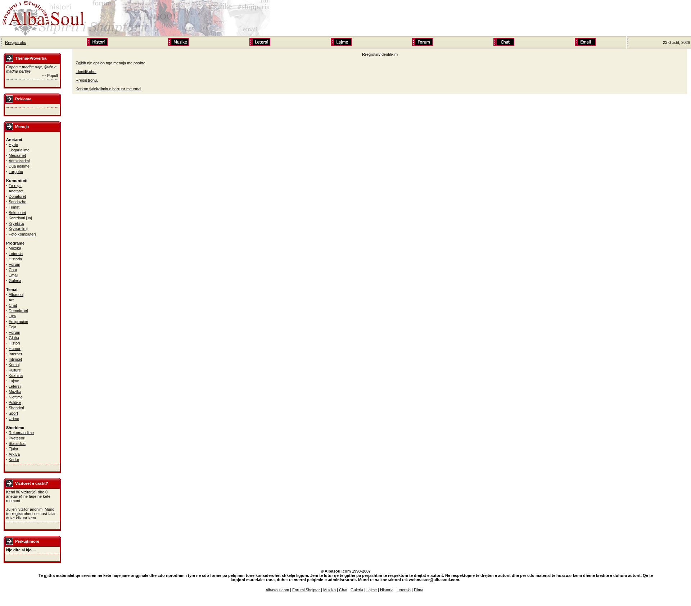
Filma (418, 590)
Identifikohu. (86, 71)
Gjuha (14, 338)
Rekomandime (21, 432)
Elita (12, 316)
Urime (14, 418)
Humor (15, 348)
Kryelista (16, 223)
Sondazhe (17, 202)
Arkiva (14, 454)
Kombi (14, 365)
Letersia (16, 253)
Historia (15, 259)
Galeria (15, 280)
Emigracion (18, 321)
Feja (12, 327)
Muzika (15, 248)
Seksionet (17, 212)
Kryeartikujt (18, 229)
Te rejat (15, 185)
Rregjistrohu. (87, 80)
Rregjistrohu (15, 42)
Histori (14, 343)
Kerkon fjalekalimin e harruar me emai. (109, 89)
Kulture (15, 370)
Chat (13, 270)
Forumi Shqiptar (306, 590)
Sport (13, 413)
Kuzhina (16, 375)
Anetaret (16, 191)
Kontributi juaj (20, 218)
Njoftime (16, 397)
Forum (14, 264)
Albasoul (16, 294)
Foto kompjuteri (22, 234)
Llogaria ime (19, 150)
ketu (32, 518)
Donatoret (17, 196)
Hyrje (13, 144)
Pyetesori (17, 438)
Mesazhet (17, 155)
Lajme (14, 381)
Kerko (14, 459)
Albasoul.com (277, 590)
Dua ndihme (19, 166)
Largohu (16, 171)
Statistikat (17, 443)
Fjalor (13, 449)
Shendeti (16, 408)
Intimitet (15, 359)
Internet (15, 354)
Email (13, 275)
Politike (15, 402)
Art (11, 300)
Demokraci (18, 311)
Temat (14, 207)
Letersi (15, 386)
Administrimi (19, 161)
